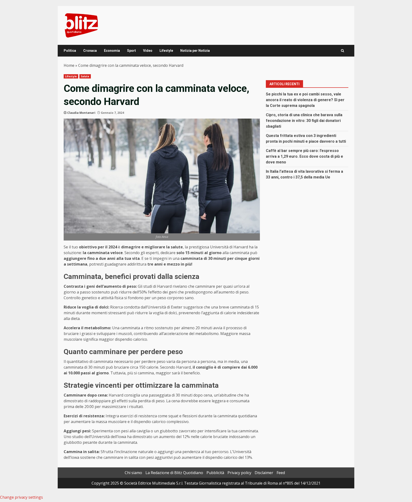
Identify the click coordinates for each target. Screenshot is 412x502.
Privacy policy (239, 472)
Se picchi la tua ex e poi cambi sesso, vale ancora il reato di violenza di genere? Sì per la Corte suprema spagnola (305, 100)
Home (69, 65)
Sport (131, 50)
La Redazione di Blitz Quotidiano (174, 472)
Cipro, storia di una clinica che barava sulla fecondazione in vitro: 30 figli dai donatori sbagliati (304, 121)
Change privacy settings (21, 497)
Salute (85, 76)
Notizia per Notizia (195, 50)
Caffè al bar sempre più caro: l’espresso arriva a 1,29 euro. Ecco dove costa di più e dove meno (304, 156)
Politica (70, 50)
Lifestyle (166, 50)
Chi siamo (133, 472)
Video (147, 50)
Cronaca (90, 50)
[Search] (342, 50)
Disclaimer (264, 472)
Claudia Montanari (81, 113)
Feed (281, 472)
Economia (112, 50)
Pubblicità (215, 472)
